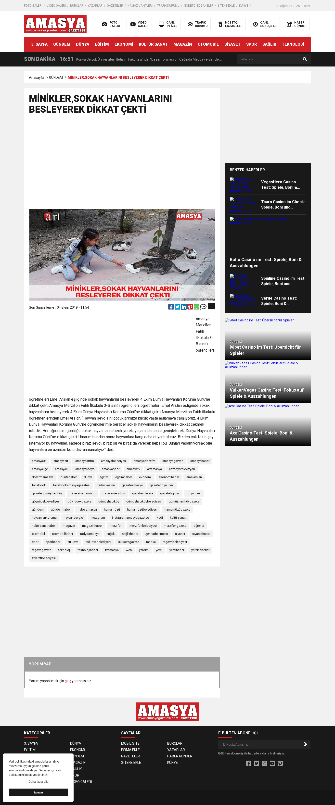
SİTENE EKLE (226, 5)
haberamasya (87, 509)
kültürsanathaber (44, 526)
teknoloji (64, 550)
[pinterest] (190, 308)
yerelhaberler (200, 550)
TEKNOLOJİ (293, 44)
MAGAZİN (182, 44)
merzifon (116, 526)
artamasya (154, 469)
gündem (38, 509)
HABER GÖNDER (179, 756)
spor (35, 542)
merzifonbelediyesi (143, 526)
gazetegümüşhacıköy (47, 493)
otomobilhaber (62, 534)
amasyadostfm (144, 461)
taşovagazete (41, 550)
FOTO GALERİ (33, 5)
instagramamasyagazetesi (131, 517)
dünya (88, 477)
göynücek (194, 493)
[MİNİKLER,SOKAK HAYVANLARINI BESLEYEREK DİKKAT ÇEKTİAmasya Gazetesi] (55, 24)
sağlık (110, 534)
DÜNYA (82, 44)
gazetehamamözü (82, 493)
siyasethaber (201, 534)
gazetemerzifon (114, 493)
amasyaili (61, 469)
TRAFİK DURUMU (168, 5)
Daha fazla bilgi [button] (38, 781)
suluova (72, 542)
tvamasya (112, 550)
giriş (68, 681)
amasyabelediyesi (114, 461)
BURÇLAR (76, 5)
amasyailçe (40, 469)
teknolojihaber (88, 550)
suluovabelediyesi (98, 542)
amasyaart (60, 461)
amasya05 (39, 461)
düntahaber (69, 477)
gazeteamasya (132, 485)
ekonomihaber (169, 477)
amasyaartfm (84, 461)
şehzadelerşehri (156, 534)
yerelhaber (176, 550)
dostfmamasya (42, 477)
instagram (98, 517)
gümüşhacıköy (108, 501)
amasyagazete (172, 461)
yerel (159, 550)
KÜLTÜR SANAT (153, 44)
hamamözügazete (177, 509)
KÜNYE (243, 5)
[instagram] (264, 763)
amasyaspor (110, 469)
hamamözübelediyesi (142, 509)
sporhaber (53, 542)
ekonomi (145, 477)
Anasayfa (36, 77)
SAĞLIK (269, 44)
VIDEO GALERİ (56, 5)
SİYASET (232, 44)
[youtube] (272, 763)
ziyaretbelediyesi (44, 558)
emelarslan (194, 477)
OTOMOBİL (208, 44)
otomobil (38, 534)
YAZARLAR (95, 5)
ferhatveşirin (106, 485)
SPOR (251, 44)
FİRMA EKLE (130, 750)
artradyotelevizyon (182, 469)
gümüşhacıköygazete (184, 501)
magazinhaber (92, 526)
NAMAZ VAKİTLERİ (140, 5)
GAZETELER (115, 5)
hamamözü (112, 509)
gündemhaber (61, 509)
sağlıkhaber (130, 534)
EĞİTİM (102, 44)
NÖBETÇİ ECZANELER (198, 5)
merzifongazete (175, 526)
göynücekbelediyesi (46, 501)
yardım (144, 550)
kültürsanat (178, 517)
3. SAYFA (39, 44)
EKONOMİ (124, 44)
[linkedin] (184, 308)
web (129, 550)
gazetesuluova (142, 493)
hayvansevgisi (74, 517)
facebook (39, 485)
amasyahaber (199, 461)
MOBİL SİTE (130, 743)
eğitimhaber (123, 477)
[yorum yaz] (203, 308)
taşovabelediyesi (175, 542)
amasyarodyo (85, 469)
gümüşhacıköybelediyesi (144, 501)
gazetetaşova (170, 493)
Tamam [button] (38, 792)
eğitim (104, 477)
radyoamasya (89, 534)
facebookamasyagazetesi (71, 485)
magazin (69, 526)
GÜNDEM (61, 44)
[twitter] (178, 308)
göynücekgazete (79, 501)
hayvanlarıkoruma (44, 517)
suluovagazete (128, 542)
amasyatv (133, 469)
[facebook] (171, 308)
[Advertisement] (122, 163)
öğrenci (198, 526)
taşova (151, 542)
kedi (160, 517)
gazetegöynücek (162, 485)
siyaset (180, 534)
